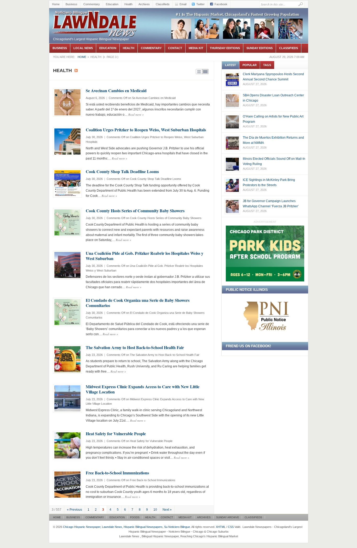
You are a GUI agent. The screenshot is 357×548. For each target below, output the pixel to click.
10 (155, 509)
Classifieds (163, 4)
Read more (136, 114)
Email (183, 4)
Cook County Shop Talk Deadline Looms (122, 171)
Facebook (221, 4)
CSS (231, 526)
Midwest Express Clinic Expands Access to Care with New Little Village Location (142, 389)
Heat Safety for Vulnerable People (116, 434)
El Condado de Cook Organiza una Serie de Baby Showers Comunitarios (137, 302)
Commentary (91, 4)
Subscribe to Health (76, 70)
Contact (175, 48)
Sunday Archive (227, 517)
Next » (167, 509)
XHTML (221, 526)
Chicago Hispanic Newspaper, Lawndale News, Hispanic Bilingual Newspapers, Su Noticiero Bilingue (95, 22)
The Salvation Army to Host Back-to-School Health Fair (135, 347)
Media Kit (196, 48)
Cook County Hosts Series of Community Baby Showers (135, 211)
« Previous (74, 509)
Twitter (200, 4)
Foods (135, 517)
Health (128, 4)
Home (56, 4)
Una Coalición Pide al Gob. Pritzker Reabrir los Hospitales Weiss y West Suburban (144, 255)
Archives (144, 4)
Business (71, 4)
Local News (83, 48)
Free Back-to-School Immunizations (117, 473)
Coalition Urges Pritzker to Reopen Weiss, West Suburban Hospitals (146, 130)
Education (112, 4)
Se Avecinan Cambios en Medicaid (116, 90)
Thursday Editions (225, 48)
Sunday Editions (259, 48)
